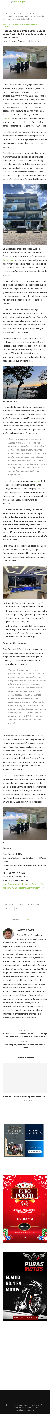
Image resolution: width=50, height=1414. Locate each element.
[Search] (47, 4)
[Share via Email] (41, 920)
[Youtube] (43, 4)
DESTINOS (18, 13)
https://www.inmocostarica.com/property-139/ (24, 888)
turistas (6, 118)
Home (5, 13)
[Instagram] (40, 4)
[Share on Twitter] (36, 920)
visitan (37, 481)
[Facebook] (37, 4)
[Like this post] (30, 920)
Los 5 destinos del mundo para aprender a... (25, 1096)
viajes (18, 909)
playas (21, 904)
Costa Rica (8, 260)
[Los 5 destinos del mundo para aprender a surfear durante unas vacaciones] (25, 1078)
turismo (8, 909)
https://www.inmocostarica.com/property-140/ (24, 884)
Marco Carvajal (18, 41)
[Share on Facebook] (33, 920)
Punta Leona (33, 904)
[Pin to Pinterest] (39, 920)
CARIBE (32, 13)
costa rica (9, 904)
